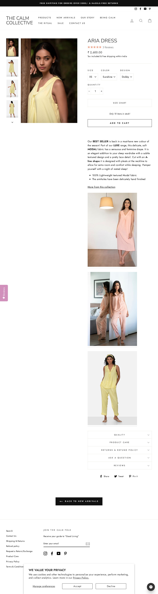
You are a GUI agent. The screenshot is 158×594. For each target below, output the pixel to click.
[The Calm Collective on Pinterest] (65, 553)
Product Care (120, 442)
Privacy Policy (12, 561)
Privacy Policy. (81, 578)
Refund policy (12, 546)
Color (105, 70)
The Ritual (45, 23)
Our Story (87, 17)
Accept (77, 586)
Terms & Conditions (15, 566)
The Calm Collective (19, 20)
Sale (61, 23)
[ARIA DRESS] (112, 230)
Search (9, 530)
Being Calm (108, 17)
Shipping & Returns (15, 541)
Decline (111, 586)
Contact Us (77, 23)
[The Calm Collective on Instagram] (45, 553)
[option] (79, 3)
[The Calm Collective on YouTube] (58, 553)
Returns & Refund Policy (119, 450)
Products (44, 17)
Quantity (94, 84)
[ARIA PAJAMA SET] (112, 309)
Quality (119, 434)
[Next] (12, 121)
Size (91, 70)
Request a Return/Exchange (19, 551)
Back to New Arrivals (81, 501)
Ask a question (119, 457)
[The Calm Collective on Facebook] (52, 553)
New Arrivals (66, 17)
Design (125, 70)
